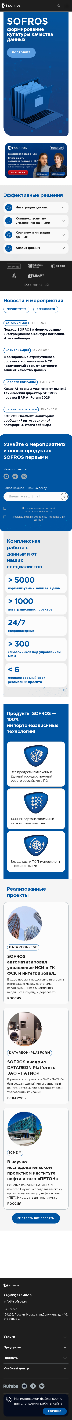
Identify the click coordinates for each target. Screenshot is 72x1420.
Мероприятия (16, 309)
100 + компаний (36, 285)
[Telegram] (33, 1386)
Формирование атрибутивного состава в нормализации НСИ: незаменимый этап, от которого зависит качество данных (30, 364)
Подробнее (21, 52)
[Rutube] (10, 1386)
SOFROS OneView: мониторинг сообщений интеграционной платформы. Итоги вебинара (28, 421)
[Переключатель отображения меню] (66, 5)
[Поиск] (58, 5)
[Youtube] (24, 1386)
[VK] (42, 1386)
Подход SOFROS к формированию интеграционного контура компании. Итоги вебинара (34, 334)
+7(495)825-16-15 (17, 1295)
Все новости (46, 309)
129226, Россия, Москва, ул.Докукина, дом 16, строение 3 (35, 1316)
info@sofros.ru (15, 1301)
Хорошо (55, 1411)
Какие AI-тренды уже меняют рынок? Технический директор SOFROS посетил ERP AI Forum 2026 (34, 393)
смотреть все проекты (36, 1218)
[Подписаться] (64, 496)
